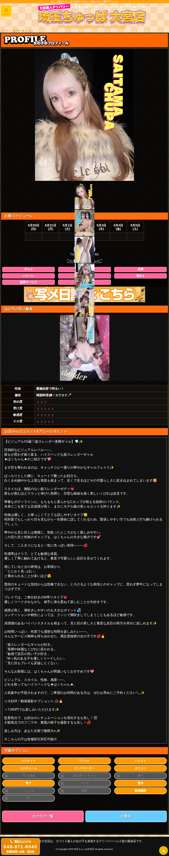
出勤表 (126, 816)
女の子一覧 (19, 30)
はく (31, 30)
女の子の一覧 (42, 816)
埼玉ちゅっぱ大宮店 (84, 849)
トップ (4, 30)
